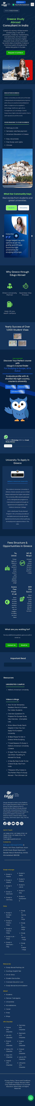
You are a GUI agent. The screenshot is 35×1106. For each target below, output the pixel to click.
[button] (3, 236)
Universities (23, 208)
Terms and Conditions (22, 1080)
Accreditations (11, 1005)
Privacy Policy (10, 1080)
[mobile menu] (32, 4)
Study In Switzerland (22, 899)
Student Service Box (13, 978)
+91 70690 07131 (8, 833)
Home (6, 10)
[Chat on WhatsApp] (30, 1098)
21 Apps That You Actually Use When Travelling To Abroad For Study (17, 754)
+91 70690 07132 (19, 833)
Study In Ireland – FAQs (9, 931)
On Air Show (10, 975)
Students (11, 208)
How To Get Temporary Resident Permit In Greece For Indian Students (17, 707)
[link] (17, 441)
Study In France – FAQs (9, 923)
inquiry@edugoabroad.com (12, 839)
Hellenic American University (18, 690)
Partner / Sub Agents (13, 998)
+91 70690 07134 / (17, 835)
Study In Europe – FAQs (9, 915)
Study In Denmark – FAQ (10, 944)
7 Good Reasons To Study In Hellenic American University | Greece (18, 745)
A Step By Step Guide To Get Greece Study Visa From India (18, 763)
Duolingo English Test (13, 971)
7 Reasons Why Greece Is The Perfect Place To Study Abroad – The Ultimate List (17, 772)
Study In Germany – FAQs (23, 915)
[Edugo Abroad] (5, 4)
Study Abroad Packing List (15, 967)
